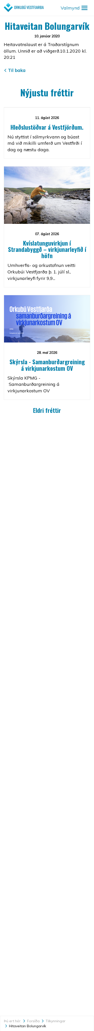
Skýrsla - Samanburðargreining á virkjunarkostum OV (47, 365)
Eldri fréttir (47, 410)
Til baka (17, 70)
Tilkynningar (55, 1021)
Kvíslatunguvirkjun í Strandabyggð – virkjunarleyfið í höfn (47, 249)
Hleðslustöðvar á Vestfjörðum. (47, 127)
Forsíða (33, 1021)
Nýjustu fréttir (47, 92)
